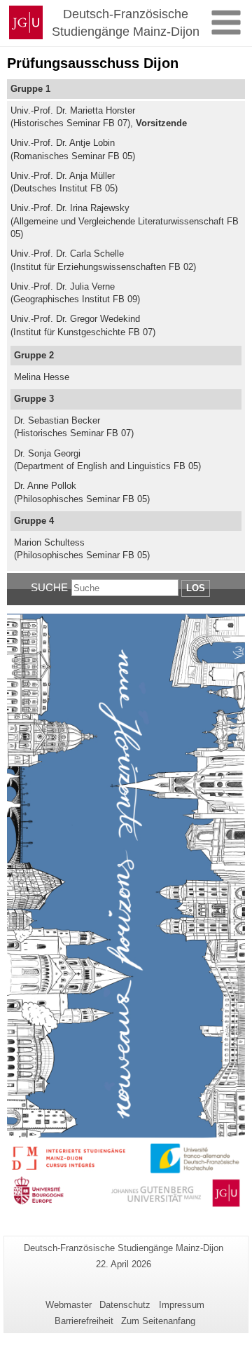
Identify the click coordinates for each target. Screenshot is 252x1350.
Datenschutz (124, 1305)
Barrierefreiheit (84, 1321)
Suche (49, 587)
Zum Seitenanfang (158, 1321)
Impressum (181, 1305)
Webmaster (69, 1305)
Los (195, 588)
